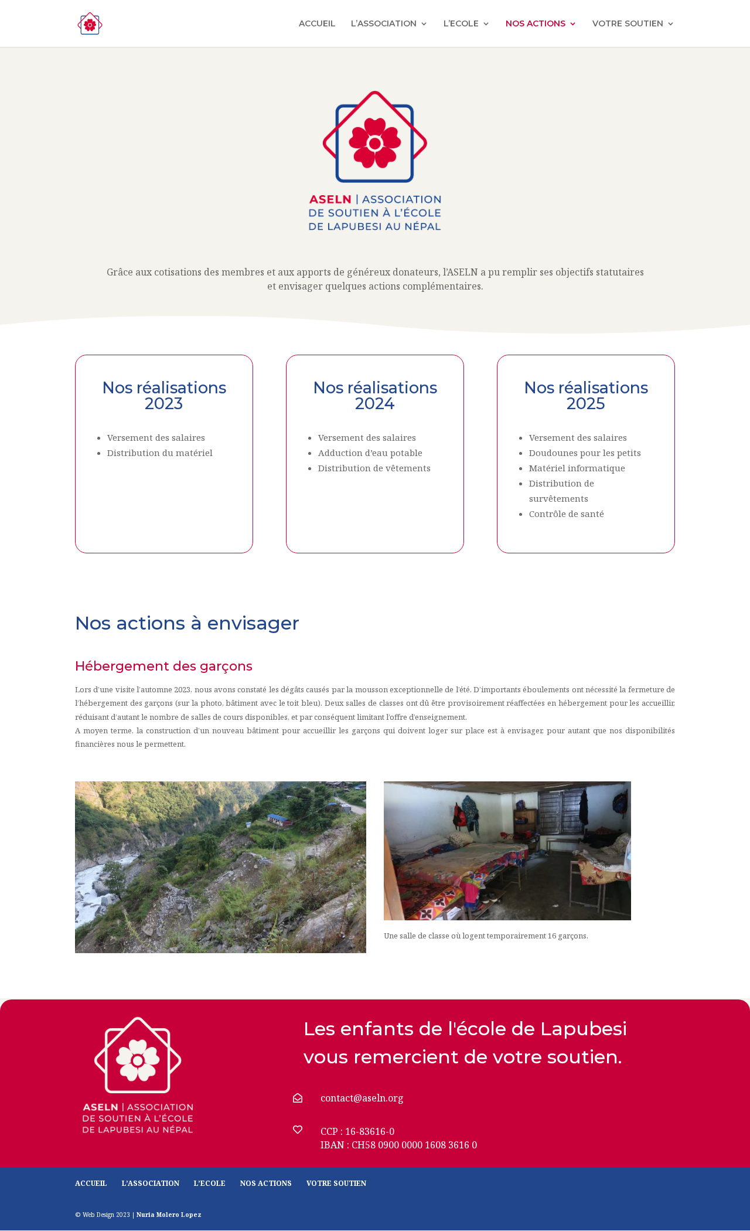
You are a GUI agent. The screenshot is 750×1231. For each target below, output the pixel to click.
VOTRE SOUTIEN (627, 24)
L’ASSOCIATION (384, 24)
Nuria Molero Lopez (169, 1214)
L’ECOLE (461, 24)
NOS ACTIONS (535, 24)
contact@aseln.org (362, 1097)
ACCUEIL (317, 24)
